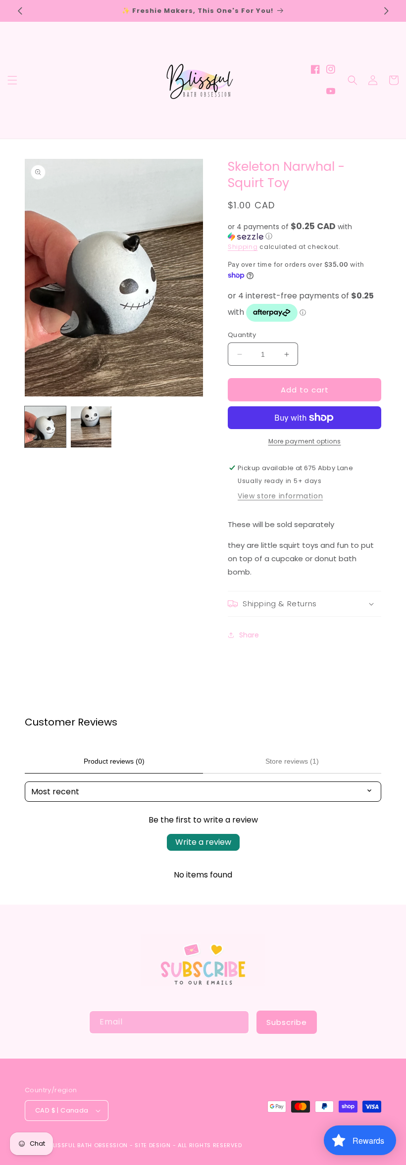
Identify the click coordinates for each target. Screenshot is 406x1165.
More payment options (304, 441)
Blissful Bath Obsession (90, 1145)
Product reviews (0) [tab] (114, 761)
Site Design (153, 1145)
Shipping (243, 247)
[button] (12, 80)
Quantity (242, 335)
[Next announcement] (386, 11)
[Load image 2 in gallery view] (91, 426)
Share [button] (249, 635)
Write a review (203, 842)
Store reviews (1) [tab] (292, 761)
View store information (280, 496)
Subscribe (286, 1022)
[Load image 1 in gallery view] (45, 426)
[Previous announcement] (20, 11)
